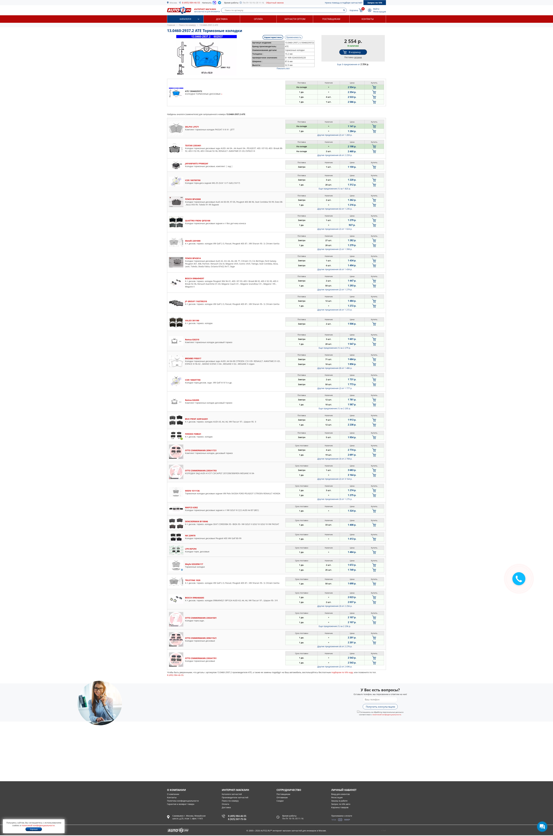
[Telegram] (220, 3)
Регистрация (379, 11)
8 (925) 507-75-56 (237, 819)
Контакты (368, 19)
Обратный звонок (275, 2)
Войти (376, 8)
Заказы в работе (339, 800)
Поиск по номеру (230, 800)
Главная (171, 25)
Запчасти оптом (294, 19)
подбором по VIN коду (342, 672)
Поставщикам (331, 19)
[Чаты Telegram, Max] (542, 827)
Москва (173, 2)
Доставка (222, 19)
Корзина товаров (339, 807)
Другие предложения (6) (334, 208)
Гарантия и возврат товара (180, 804)
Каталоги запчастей (232, 794)
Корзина (354, 10)
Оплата (258, 19)
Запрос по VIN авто (340, 804)
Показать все (283, 68)
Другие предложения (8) (334, 368)
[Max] (214, 3)
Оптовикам (282, 797)
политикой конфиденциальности (386, 714)
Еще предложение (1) (335, 188)
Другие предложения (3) (334, 458)
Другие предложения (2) (334, 135)
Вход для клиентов (340, 794)
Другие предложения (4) (334, 155)
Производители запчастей (235, 797)
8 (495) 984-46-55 (191, 2)
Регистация (337, 797)
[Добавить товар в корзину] (374, 87)
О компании (173, 794)
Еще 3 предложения (353, 64)
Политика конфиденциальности (183, 800)
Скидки (280, 800)
